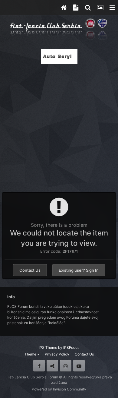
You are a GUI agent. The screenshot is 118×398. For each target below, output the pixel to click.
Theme (31, 354)
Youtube (79, 365)
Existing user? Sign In (79, 270)
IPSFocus (71, 347)
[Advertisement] (59, 126)
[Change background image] (100, 7)
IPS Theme (48, 347)
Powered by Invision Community (59, 389)
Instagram (65, 365)
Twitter (52, 365)
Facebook (39, 365)
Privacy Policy (57, 354)
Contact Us (30, 270)
